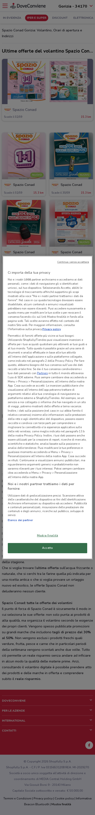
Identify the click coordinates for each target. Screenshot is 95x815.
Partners (42, 373)
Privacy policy (51, 329)
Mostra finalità (47, 535)
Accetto (47, 548)
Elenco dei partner (20, 520)
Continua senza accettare (73, 262)
